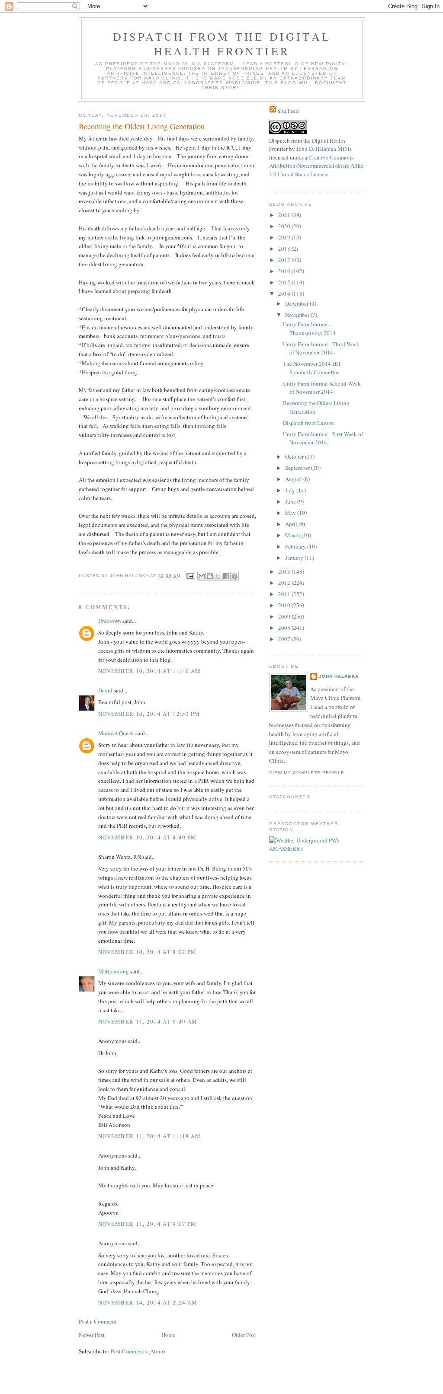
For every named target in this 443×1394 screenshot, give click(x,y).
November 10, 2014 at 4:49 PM (147, 837)
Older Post (244, 1335)
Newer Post (92, 1335)
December (297, 303)
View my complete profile (306, 772)
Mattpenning (113, 971)
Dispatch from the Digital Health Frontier (222, 43)
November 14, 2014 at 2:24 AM (147, 1302)
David (105, 690)
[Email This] (201, 576)
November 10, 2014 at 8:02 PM (147, 952)
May (291, 513)
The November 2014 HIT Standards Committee (312, 368)
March (293, 535)
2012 (285, 583)
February (296, 546)
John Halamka (339, 676)
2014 (285, 293)
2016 (285, 271)
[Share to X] (218, 576)
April (292, 524)
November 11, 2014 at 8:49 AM (147, 1021)
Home (168, 1335)
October (295, 456)
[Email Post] (190, 575)
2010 (285, 605)
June (291, 501)
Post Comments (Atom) (138, 1351)
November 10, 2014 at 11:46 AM (149, 671)
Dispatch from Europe (308, 423)
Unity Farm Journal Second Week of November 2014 (322, 388)
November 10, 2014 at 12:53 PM (149, 714)
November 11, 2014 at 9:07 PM (147, 1224)
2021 (285, 215)
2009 (285, 616)
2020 (285, 226)
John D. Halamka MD (321, 149)
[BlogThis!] (209, 576)
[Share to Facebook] (226, 576)
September (298, 468)
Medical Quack (116, 733)
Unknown (109, 621)
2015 (285, 282)
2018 (285, 248)
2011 (285, 594)
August (294, 479)
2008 (285, 628)
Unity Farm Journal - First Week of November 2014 (323, 438)
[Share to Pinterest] (234, 576)
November (298, 315)
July (290, 490)
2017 (285, 260)
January (295, 557)
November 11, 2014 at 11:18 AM (149, 1136)
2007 (285, 639)
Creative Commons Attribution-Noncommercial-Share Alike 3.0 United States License (316, 165)
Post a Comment (98, 1321)
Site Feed (288, 111)
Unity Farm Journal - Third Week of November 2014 (321, 348)
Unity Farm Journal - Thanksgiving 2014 (309, 328)
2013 (285, 571)
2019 (285, 237)
